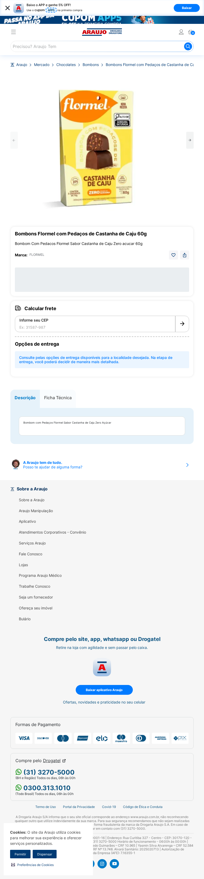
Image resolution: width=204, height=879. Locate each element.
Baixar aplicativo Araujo (104, 690)
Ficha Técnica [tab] (58, 397)
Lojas (23, 565)
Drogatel (52, 760)
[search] (102, 46)
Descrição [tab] (25, 397)
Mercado (41, 65)
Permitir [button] (20, 854)
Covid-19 (109, 807)
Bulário (25, 619)
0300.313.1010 (46, 788)
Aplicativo (27, 521)
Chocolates (66, 65)
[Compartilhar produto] (184, 255)
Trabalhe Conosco (34, 586)
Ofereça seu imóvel (35, 608)
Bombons (91, 65)
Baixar (187, 8)
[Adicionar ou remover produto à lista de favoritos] (173, 255)
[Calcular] (182, 324)
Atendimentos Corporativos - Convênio (52, 532)
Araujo (21, 65)
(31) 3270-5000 (48, 772)
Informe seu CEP (33, 320)
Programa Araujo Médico (40, 575)
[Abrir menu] (13, 33)
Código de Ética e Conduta (143, 807)
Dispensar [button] (44, 854)
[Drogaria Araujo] (102, 32)
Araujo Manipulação (36, 511)
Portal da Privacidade (79, 807)
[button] (32, 864)
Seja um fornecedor (36, 597)
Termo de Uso (45, 807)
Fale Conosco (30, 554)
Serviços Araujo (32, 543)
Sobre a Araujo (31, 500)
